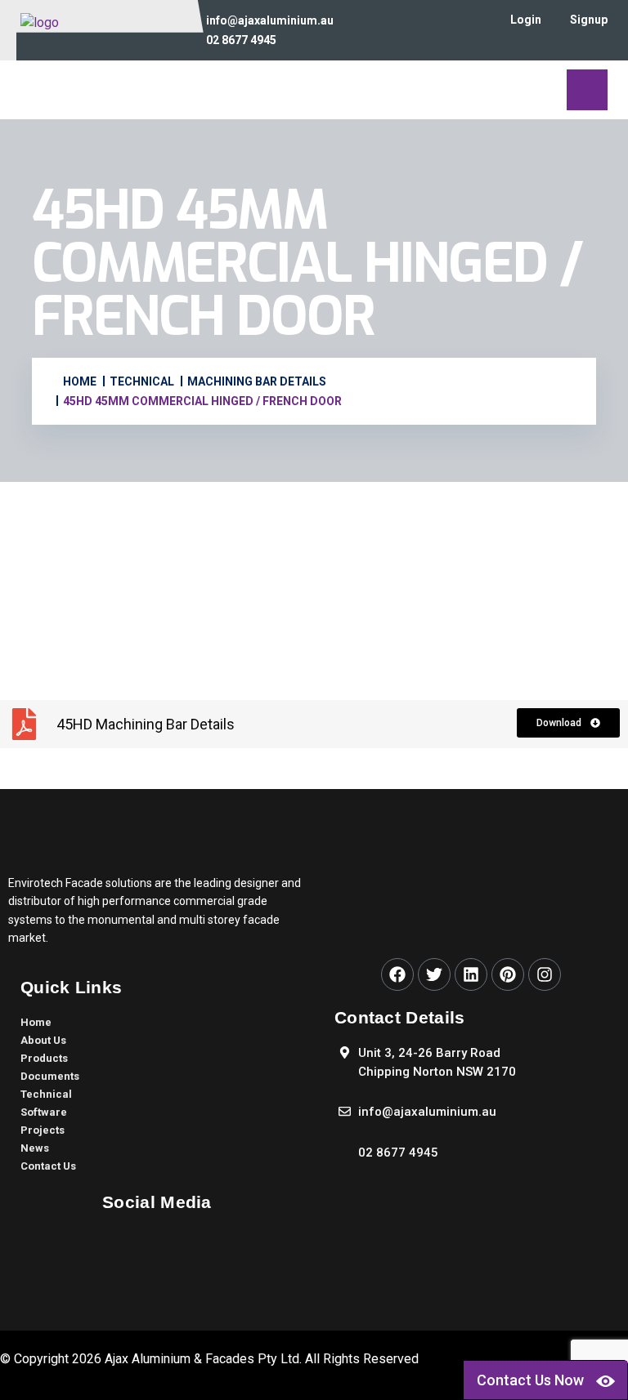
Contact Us (48, 1166)
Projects (42, 1130)
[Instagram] (544, 974)
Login (525, 19)
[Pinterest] (507, 974)
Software (43, 1112)
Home (36, 1022)
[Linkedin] (471, 974)
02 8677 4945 (241, 40)
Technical (46, 1094)
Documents (49, 1076)
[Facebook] (397, 974)
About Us (43, 1040)
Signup (589, 19)
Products (44, 1058)
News (34, 1148)
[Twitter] (434, 974)
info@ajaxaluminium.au (270, 20)
